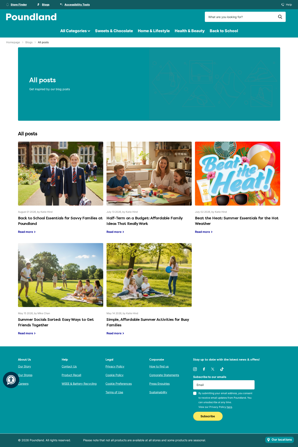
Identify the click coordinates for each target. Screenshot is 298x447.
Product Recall (71, 375)
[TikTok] (222, 369)
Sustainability (158, 392)
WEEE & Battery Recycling (79, 383)
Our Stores (25, 375)
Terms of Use (114, 392)
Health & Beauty (190, 30)
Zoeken (280, 17)
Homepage (13, 42)
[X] (212, 369)
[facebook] (204, 369)
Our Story (24, 366)
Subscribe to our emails (209, 377)
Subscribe (208, 416)
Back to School (224, 30)
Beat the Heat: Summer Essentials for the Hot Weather (237, 191)
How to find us (159, 366)
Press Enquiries (159, 383)
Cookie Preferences (118, 383)
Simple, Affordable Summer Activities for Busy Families (149, 292)
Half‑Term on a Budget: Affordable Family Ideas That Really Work (149, 191)
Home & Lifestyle (154, 30)
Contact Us (69, 366)
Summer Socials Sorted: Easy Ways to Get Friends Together (60, 292)
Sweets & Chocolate (114, 30)
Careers (23, 383)
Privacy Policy (114, 366)
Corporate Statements (164, 375)
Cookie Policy (114, 375)
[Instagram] (195, 369)
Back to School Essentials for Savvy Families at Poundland (60, 191)
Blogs (29, 42)
